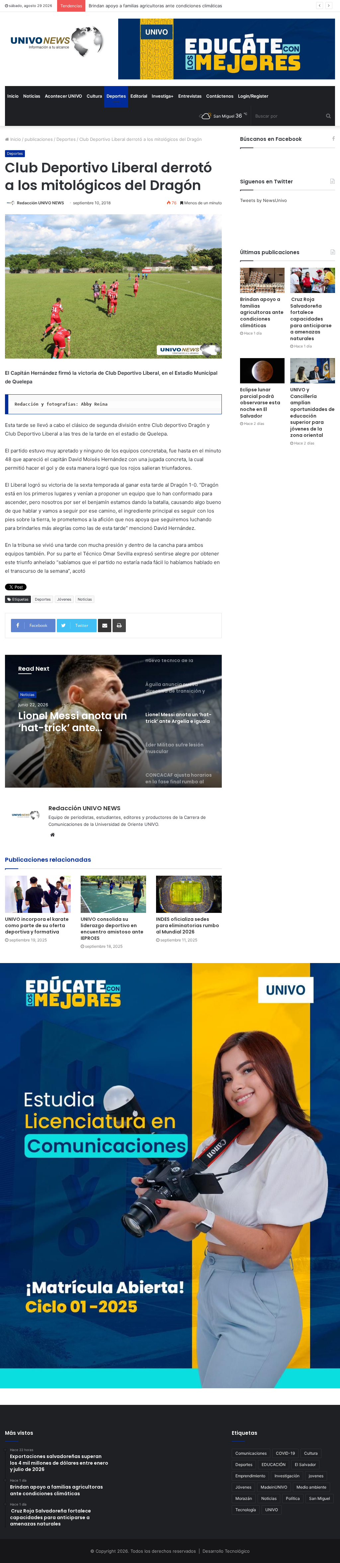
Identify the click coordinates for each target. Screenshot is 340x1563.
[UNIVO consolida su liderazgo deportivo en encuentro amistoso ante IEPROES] (113, 894)
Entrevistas (190, 96)
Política (293, 1498)
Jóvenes (64, 599)
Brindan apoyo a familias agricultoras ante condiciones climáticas (262, 312)
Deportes (116, 96)
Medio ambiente (311, 1487)
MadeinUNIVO (274, 1487)
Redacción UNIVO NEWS (40, 202)
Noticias (31, 96)
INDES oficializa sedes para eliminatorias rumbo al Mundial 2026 (187, 925)
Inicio (13, 96)
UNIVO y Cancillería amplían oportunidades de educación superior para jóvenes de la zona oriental (312, 412)
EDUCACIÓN (274, 1464)
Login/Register (253, 96)
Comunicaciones (251, 1453)
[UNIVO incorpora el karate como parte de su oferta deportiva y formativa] (38, 894)
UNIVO (271, 1509)
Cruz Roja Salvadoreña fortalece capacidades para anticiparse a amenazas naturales (176, 5)
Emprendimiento (250, 1475)
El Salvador (305, 1464)
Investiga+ (163, 96)
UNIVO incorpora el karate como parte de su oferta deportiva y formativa (37, 925)
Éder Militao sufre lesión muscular (61, 722)
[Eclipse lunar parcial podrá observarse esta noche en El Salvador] (262, 370)
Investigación (287, 1475)
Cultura (94, 96)
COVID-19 (285, 1453)
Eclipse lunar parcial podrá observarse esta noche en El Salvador (260, 402)
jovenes (316, 1475)
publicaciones (39, 139)
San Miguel (319, 1498)
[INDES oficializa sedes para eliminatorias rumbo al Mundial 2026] (189, 894)
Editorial (138, 96)
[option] (113, 721)
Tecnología (245, 1509)
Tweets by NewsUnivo (263, 200)
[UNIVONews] (55, 41)
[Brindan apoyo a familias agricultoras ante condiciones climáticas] (262, 280)
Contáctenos (219, 96)
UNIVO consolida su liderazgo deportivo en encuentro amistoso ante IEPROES (112, 928)
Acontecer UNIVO (63, 96)
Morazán (243, 1498)
